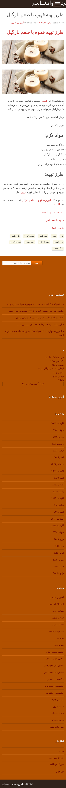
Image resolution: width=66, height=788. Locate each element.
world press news (53, 212)
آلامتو (57, 204)
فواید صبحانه (58, 720)
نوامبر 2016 (58, 505)
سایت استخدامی (55, 220)
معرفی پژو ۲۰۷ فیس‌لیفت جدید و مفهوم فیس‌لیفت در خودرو (35, 304)
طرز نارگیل (45, 242)
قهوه (44, 101)
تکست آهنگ (57, 228)
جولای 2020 (58, 484)
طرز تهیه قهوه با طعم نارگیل (35, 32)
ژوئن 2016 (59, 539)
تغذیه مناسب (57, 624)
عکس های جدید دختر (54, 672)
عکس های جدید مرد (54, 685)
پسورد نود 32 (58, 364)
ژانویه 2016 (58, 573)
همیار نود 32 (58, 372)
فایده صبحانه (57, 713)
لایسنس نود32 (57, 361)
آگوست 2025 (57, 471)
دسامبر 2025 (58, 444)
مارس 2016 (58, 559)
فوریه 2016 (58, 566)
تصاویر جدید (58, 611)
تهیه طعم (43, 236)
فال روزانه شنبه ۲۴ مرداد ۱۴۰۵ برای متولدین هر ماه (40, 324)
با (62, 236)
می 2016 (59, 546)
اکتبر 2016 (59, 512)
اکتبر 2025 (59, 457)
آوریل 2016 (59, 552)
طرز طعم (16, 236)
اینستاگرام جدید (56, 604)
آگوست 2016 (57, 525)
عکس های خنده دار (55, 692)
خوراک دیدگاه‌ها (56, 764)
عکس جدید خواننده (55, 658)
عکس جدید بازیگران (54, 651)
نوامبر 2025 (58, 450)
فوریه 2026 (58, 437)
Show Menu (57, 3)
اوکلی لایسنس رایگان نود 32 (51, 368)
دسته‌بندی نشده (56, 631)
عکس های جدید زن (55, 679)
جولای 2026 (58, 430)
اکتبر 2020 (59, 478)
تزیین (24, 192)
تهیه (54, 236)
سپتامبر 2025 (57, 464)
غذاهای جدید (58, 699)
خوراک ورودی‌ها (56, 757)
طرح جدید (59, 645)
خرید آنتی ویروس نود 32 (33, 383)
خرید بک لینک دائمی (54, 357)
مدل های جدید (57, 726)
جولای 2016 (58, 532)
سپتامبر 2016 (57, 518)
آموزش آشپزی (17, 23)
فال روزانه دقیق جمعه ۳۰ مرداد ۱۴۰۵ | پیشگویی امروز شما (36, 310)
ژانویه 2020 (58, 491)
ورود (61, 750)
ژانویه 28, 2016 (45, 23)
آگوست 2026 (57, 423)
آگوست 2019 (57, 498)
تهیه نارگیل (30, 236)
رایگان (61, 379)
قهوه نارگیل (16, 242)
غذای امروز (58, 706)
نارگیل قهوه (58, 248)
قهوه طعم (31, 242)
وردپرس (60, 771)
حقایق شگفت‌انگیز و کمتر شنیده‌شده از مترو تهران (40, 317)
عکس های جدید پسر (54, 665)
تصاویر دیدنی (57, 617)
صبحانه (60, 638)
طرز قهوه (59, 242)
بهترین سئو (58, 376)
